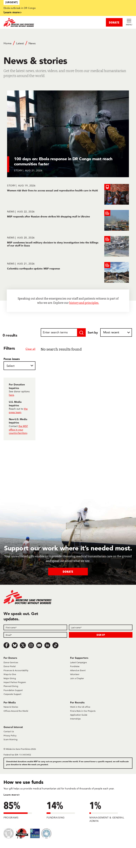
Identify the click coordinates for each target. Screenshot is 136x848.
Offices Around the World (16, 711)
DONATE (114, 22)
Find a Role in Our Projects (82, 711)
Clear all (30, 349)
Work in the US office (80, 706)
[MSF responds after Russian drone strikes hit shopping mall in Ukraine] (68, 220)
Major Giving (10, 678)
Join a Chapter (77, 678)
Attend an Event (78, 670)
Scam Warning (10, 739)
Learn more (12, 12)
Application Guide (78, 714)
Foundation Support (13, 690)
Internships (75, 718)
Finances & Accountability (16, 670)
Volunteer (74, 674)
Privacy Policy (10, 735)
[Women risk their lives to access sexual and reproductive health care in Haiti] (68, 194)
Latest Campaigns (78, 662)
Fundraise (75, 666)
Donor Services (11, 662)
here (11, 395)
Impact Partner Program (15, 682)
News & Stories (11, 706)
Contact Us (9, 731)
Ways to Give (10, 674)
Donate (68, 571)
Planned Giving (11, 686)
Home (8, 43)
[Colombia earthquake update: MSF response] (68, 272)
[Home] (36, 22)
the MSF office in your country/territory (18, 430)
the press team (18, 410)
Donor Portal (10, 666)
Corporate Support (12, 694)
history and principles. (84, 303)
